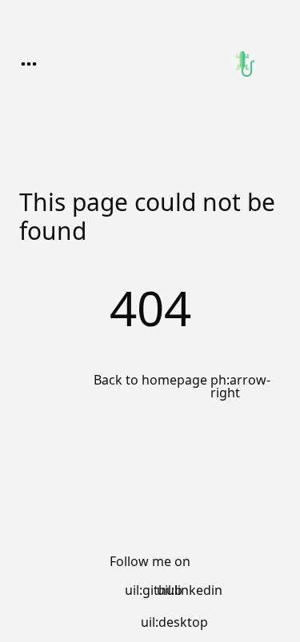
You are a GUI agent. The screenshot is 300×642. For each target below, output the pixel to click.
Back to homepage (150, 380)
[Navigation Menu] (28, 64)
